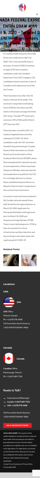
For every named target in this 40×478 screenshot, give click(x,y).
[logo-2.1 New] (22, 4)
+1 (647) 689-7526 (22, 401)
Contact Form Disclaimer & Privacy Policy (18, 464)
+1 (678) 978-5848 (19, 405)
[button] (5, 260)
